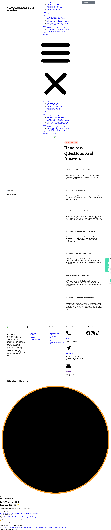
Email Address (69, 371)
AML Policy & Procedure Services (57, 25)
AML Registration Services (55, 17)
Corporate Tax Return (53, 11)
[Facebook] (88, 333)
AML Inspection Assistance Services (58, 22)
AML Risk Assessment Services (56, 18)
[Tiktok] (97, 333)
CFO (44, 26)
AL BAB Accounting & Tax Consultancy (20, 8)
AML (44, 15)
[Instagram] (93, 333)
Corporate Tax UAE (53, 4)
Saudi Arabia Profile (49, 34)
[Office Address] (68, 348)
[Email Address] (68, 366)
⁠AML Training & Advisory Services (57, 23)
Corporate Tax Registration (55, 7)
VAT (44, 12)
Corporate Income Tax (53, 9)
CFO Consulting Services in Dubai (57, 28)
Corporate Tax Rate (53, 6)
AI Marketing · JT (13, 523)
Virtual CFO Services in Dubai (56, 31)
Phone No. (68, 338)
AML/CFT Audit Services (54, 20)
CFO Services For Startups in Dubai (58, 29)
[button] (55, 68)
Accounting (46, 14)
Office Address (69, 353)
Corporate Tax (47, 3)
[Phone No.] (68, 333)
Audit (45, 32)
